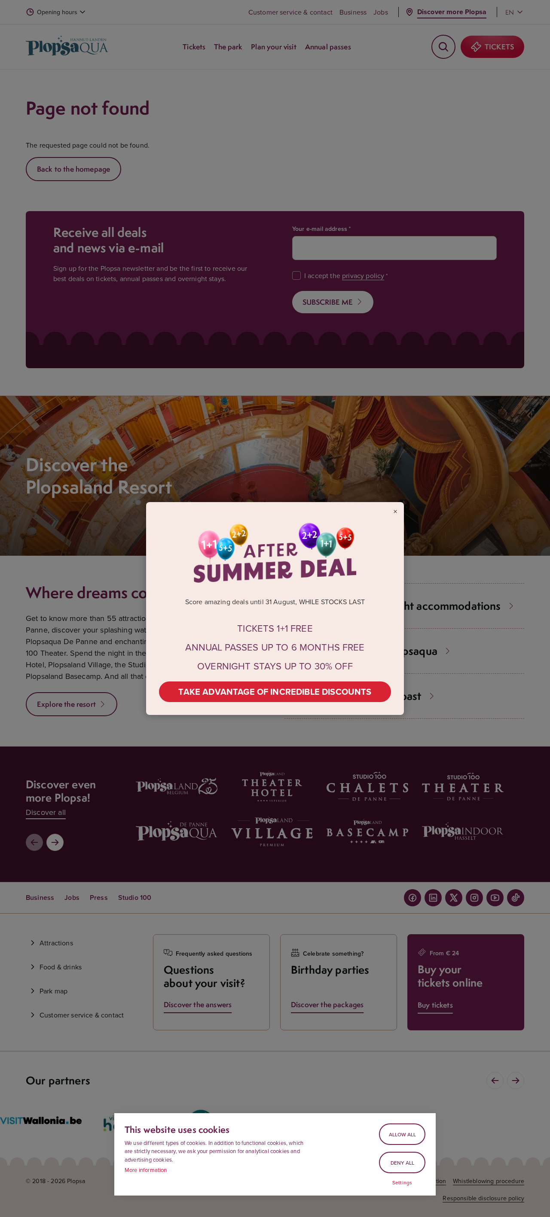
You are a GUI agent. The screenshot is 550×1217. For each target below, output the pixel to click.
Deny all (402, 1162)
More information (146, 1170)
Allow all (402, 1134)
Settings (402, 1182)
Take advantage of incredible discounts (274, 691)
